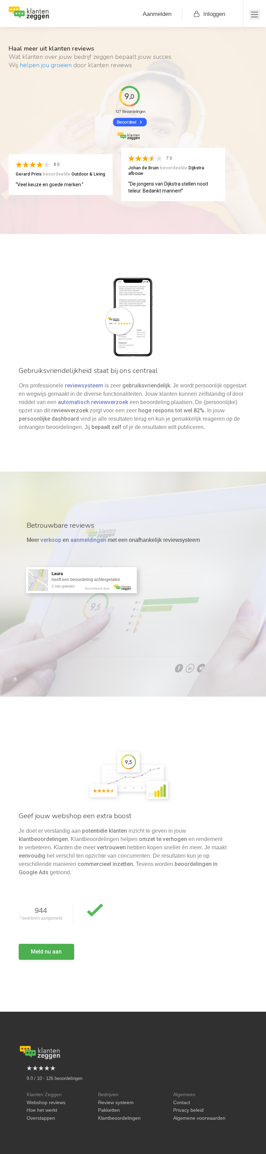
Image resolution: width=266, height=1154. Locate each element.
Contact (181, 1102)
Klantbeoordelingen (119, 1118)
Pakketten (109, 1110)
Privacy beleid (188, 1110)
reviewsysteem (84, 385)
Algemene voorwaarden (199, 1118)
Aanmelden (157, 14)
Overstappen (41, 1118)
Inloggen (214, 14)
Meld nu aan (46, 951)
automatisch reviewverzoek (93, 402)
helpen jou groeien (46, 65)
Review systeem (116, 1102)
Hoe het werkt (42, 1110)
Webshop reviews (46, 1102)
